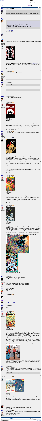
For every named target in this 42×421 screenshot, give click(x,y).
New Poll (32, 5)
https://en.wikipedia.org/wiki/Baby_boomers (9, 29)
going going (2, 71)
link (35, 396)
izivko (2, 8)
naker (1, 38)
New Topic (30, 5)
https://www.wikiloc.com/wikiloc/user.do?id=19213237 (10, 302)
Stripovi (3, 5)
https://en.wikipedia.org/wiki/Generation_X (9, 30)
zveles (2, 131)
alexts (2, 288)
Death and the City (35, 63)
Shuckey (2, 82)
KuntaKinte (2, 299)
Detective (33, 63)
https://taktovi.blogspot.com (8, 274)
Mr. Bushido (2, 18)
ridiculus (2, 294)
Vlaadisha (2, 366)
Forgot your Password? (29, 3)
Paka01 (2, 102)
